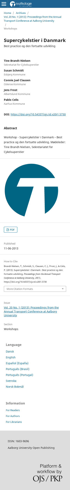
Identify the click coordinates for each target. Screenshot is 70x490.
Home (7, 13)
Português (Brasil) (17, 369)
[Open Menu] (4, 4)
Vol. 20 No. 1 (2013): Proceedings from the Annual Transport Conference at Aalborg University (32, 18)
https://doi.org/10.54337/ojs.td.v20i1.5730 (38, 114)
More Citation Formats (20, 289)
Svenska (11, 381)
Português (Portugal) (19, 375)
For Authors (13, 416)
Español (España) (17, 363)
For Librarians (14, 422)
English (11, 357)
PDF (12, 229)
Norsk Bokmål (15, 386)
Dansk (10, 351)
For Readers (13, 410)
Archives (21, 13)
